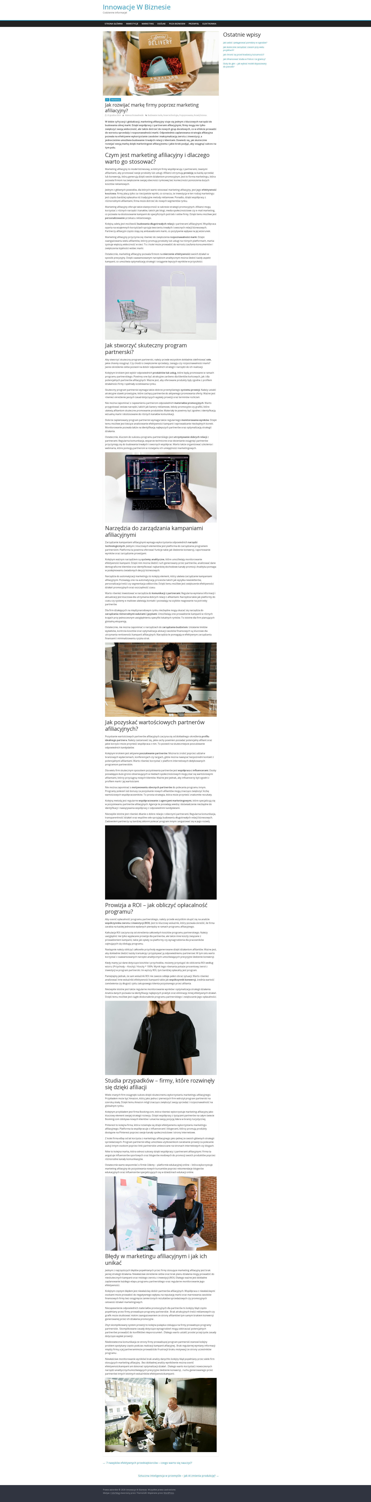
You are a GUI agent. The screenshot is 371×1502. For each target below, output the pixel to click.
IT (107, 100)
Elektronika (209, 23)
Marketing (148, 23)
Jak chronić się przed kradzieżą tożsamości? (243, 54)
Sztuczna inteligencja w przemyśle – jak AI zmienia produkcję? (178, 1475)
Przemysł (194, 23)
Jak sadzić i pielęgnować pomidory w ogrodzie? (245, 42)
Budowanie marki (155, 115)
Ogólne (161, 23)
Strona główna (114, 23)
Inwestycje (132, 23)
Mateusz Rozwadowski (134, 115)
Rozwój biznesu (200, 115)
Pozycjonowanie (186, 115)
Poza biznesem (177, 23)
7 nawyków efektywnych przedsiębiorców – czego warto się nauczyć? (147, 1463)
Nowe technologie (170, 115)
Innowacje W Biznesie (137, 6)
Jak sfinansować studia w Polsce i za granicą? (244, 59)
